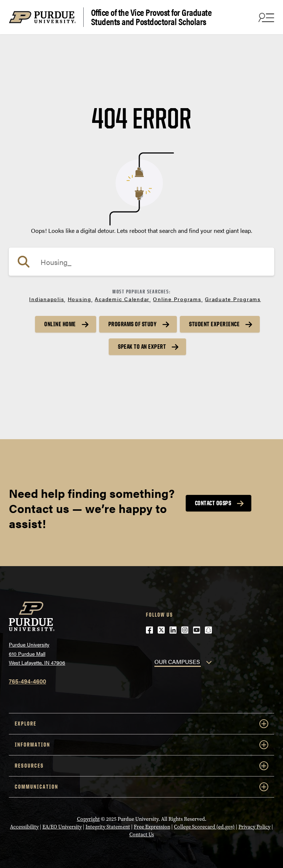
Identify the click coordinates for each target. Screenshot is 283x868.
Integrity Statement (107, 826)
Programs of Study (132, 324)
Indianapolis (46, 299)
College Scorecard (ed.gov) (204, 826)
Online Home (60, 324)
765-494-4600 (27, 681)
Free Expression (152, 826)
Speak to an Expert (142, 346)
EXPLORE (25, 723)
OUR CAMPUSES (177, 661)
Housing (79, 299)
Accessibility (24, 826)
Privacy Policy (254, 826)
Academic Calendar (122, 299)
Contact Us (141, 834)
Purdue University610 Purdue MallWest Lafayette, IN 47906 (37, 653)
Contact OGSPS (213, 503)
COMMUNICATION (36, 786)
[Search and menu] (265, 17)
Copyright (88, 819)
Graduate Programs (233, 299)
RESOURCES (29, 765)
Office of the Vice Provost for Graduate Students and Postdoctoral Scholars (151, 17)
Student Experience (214, 324)
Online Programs (177, 299)
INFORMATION (32, 744)
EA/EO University (62, 826)
